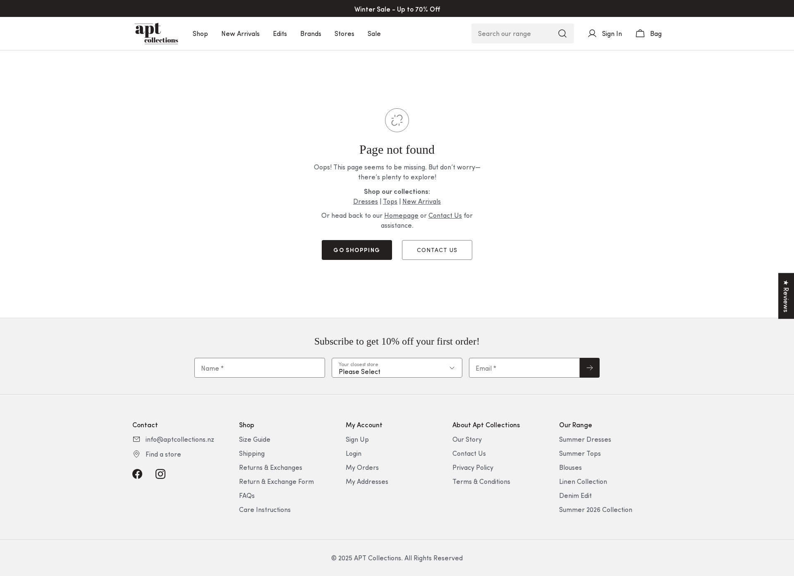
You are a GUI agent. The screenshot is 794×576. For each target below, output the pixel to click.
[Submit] (590, 368)
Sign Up (357, 439)
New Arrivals (240, 33)
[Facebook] (137, 474)
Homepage (401, 215)
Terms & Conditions (481, 481)
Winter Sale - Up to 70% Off (397, 8)
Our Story (467, 439)
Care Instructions (265, 509)
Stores (344, 33)
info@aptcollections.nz (180, 439)
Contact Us (445, 215)
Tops (390, 201)
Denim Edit (575, 495)
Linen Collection (583, 481)
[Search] (562, 33)
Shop (200, 33)
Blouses (570, 467)
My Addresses (367, 481)
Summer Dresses (585, 439)
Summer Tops (580, 453)
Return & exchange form (276, 481)
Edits (280, 33)
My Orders (362, 467)
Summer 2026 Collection (595, 509)
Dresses (365, 201)
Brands (310, 33)
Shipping (252, 453)
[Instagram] (160, 474)
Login (353, 453)
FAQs (247, 495)
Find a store (163, 454)
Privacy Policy (472, 467)
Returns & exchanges (270, 467)
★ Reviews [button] (786, 296)
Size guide (254, 439)
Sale (374, 33)
